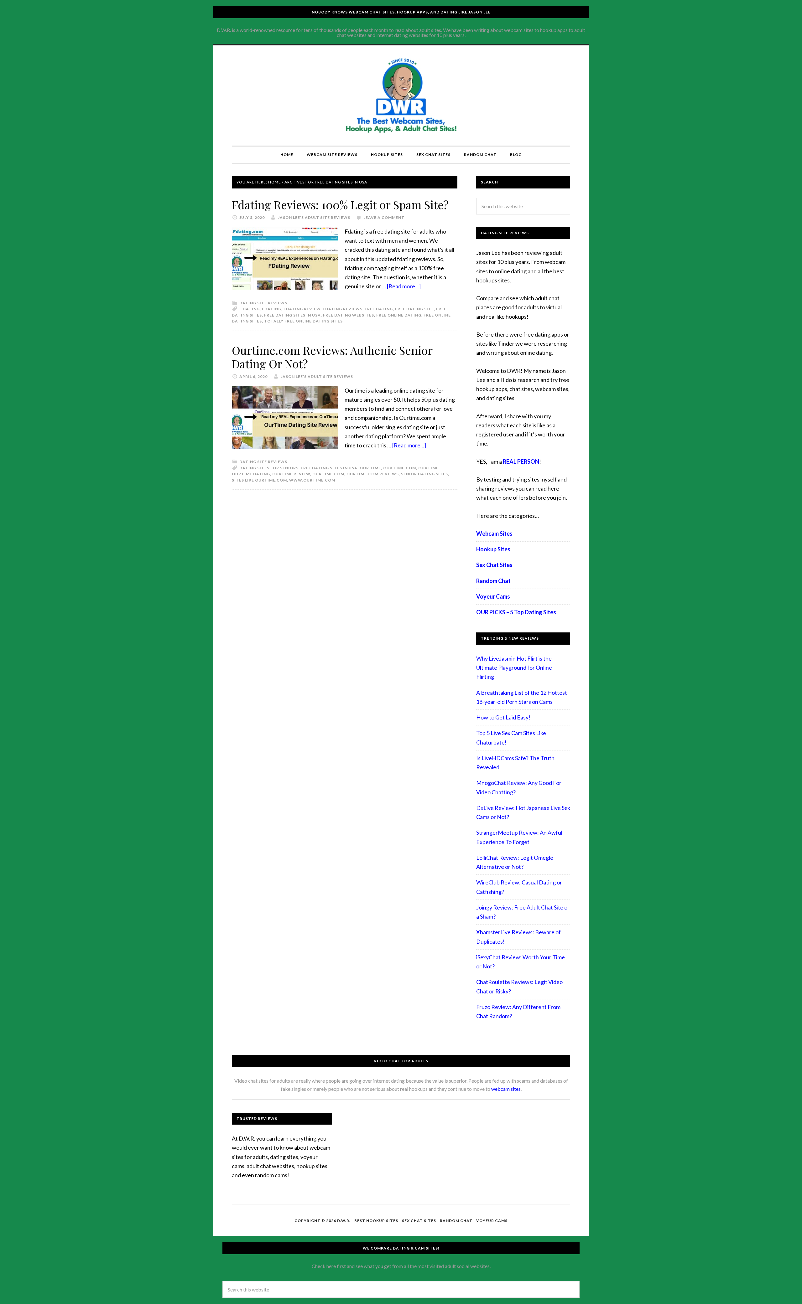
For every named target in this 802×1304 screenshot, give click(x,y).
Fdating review (302, 309)
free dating (379, 309)
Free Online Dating (398, 315)
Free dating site (414, 309)
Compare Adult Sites (401, 95)
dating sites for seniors (269, 468)
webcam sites (506, 1089)
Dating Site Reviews (263, 303)
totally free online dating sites (303, 321)
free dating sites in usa (292, 315)
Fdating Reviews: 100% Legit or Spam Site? (340, 204)
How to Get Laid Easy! (503, 717)
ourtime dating (251, 474)
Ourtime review (291, 474)
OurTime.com (328, 474)
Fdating (271, 309)
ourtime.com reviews (372, 474)
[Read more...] (404, 286)
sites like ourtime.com (259, 480)
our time (370, 468)
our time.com (399, 468)
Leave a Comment (383, 217)
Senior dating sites (424, 474)
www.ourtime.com (312, 480)
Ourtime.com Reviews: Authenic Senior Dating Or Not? (332, 357)
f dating (249, 309)
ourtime (428, 468)
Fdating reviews (342, 309)
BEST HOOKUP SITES (376, 1220)
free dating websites (348, 315)
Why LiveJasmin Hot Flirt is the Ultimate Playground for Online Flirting (514, 667)
